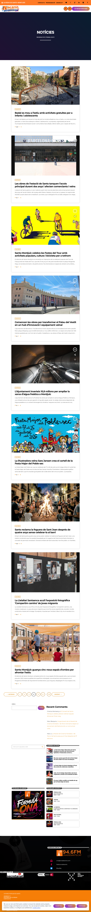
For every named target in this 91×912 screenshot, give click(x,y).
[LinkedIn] (79, 2)
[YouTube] (66, 2)
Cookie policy (37, 908)
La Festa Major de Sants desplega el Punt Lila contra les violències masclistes (65, 766)
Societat (17, 109)
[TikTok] (74, 2)
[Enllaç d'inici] (10, 9)
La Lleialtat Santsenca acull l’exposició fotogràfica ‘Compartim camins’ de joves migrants (42, 602)
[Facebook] (87, 2)
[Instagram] (83, 2)
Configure (82, 906)
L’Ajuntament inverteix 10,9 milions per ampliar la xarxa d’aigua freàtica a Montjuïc (42, 393)
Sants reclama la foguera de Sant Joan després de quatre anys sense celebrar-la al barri (42, 531)
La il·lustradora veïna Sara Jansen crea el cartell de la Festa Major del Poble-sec (44, 462)
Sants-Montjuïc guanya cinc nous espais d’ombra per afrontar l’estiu (44, 671)
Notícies (17, 180)
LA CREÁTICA (57, 807)
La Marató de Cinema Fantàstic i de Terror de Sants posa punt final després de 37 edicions (62, 736)
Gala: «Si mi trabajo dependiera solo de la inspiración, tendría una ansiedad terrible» (65, 773)
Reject (70, 906)
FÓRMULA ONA (20, 814)
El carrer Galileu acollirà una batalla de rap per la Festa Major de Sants (65, 781)
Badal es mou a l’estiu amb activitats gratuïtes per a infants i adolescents (43, 114)
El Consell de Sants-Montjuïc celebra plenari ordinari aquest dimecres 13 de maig (60, 714)
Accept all (58, 906)
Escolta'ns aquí (80, 9)
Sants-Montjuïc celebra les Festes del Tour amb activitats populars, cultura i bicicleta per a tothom (43, 254)
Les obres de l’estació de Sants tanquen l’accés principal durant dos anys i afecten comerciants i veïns (45, 185)
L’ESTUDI (56, 799)
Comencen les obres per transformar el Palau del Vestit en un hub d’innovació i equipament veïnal (45, 323)
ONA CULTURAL (57, 814)
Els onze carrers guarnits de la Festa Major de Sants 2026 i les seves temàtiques (65, 758)
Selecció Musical (18, 810)
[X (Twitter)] (70, 2)
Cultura (17, 249)
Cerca (13, 704)
